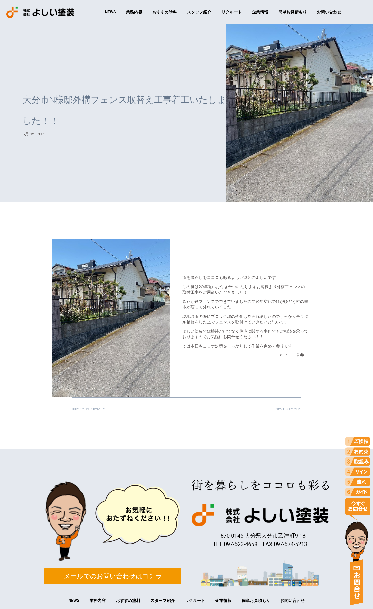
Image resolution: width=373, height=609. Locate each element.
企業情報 (260, 12)
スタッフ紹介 (199, 12)
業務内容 (134, 12)
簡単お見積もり (292, 12)
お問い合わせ (329, 12)
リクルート (232, 12)
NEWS (110, 12)
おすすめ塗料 (164, 12)
